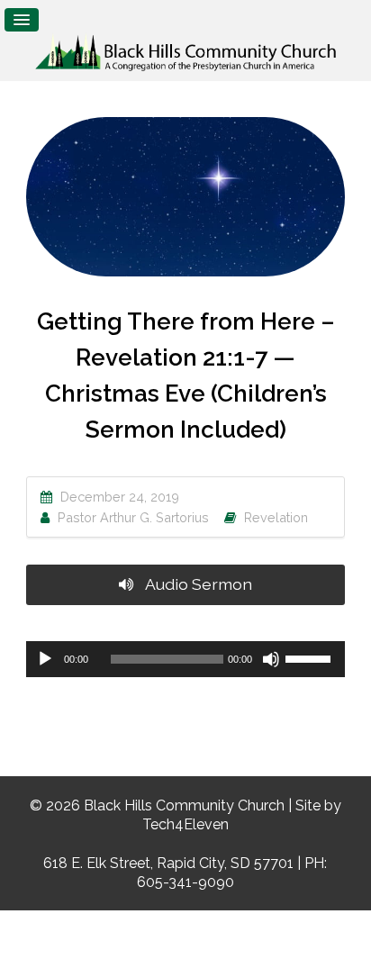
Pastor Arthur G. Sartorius (133, 517)
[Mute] (271, 659)
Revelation (276, 517)
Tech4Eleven (185, 824)
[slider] (310, 657)
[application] (185, 659)
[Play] (45, 659)
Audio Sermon (197, 583)
